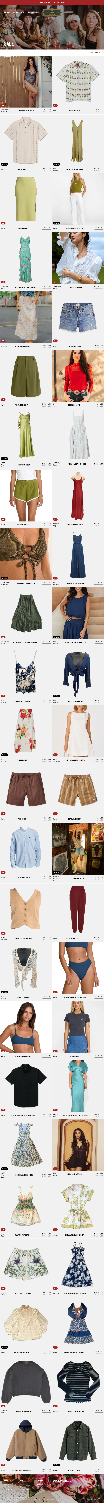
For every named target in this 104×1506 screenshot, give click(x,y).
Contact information (49, 1499)
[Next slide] (97, 2)
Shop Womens (9, 1487)
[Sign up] (98, 1485)
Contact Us (24, 1484)
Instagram (39, 1484)
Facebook (39, 1487)
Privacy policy (17, 1499)
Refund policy (8, 1499)
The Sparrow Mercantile (16, 1497)
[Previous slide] (5, 2)
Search (6, 1484)
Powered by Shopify (29, 1497)
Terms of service (27, 1499)
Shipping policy (37, 1499)
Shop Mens (8, 1489)
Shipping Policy (25, 1487)
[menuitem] (7, 12)
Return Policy (24, 1489)
